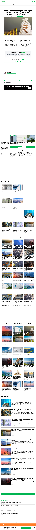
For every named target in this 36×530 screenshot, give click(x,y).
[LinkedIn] (19, 522)
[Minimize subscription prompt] (34, 527)
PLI (28, 75)
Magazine (14, 4)
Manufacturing (14, 75)
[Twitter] (18, 522)
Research (5, 4)
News (2, 4)
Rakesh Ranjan (10, 16)
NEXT (30, 80)
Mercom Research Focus (20, 75)
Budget (8, 75)
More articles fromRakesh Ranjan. (11, 73)
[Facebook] (16, 522)
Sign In (23, 59)
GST (10, 75)
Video (11, 4)
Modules (26, 75)
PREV (5, 80)
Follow (5, 37)
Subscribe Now (26, 528)
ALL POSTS (18, 80)
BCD (5, 75)
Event (8, 4)
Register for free (18, 61)
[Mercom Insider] (8, 8)
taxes (8, 77)
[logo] (3, 1)
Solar (5, 77)
